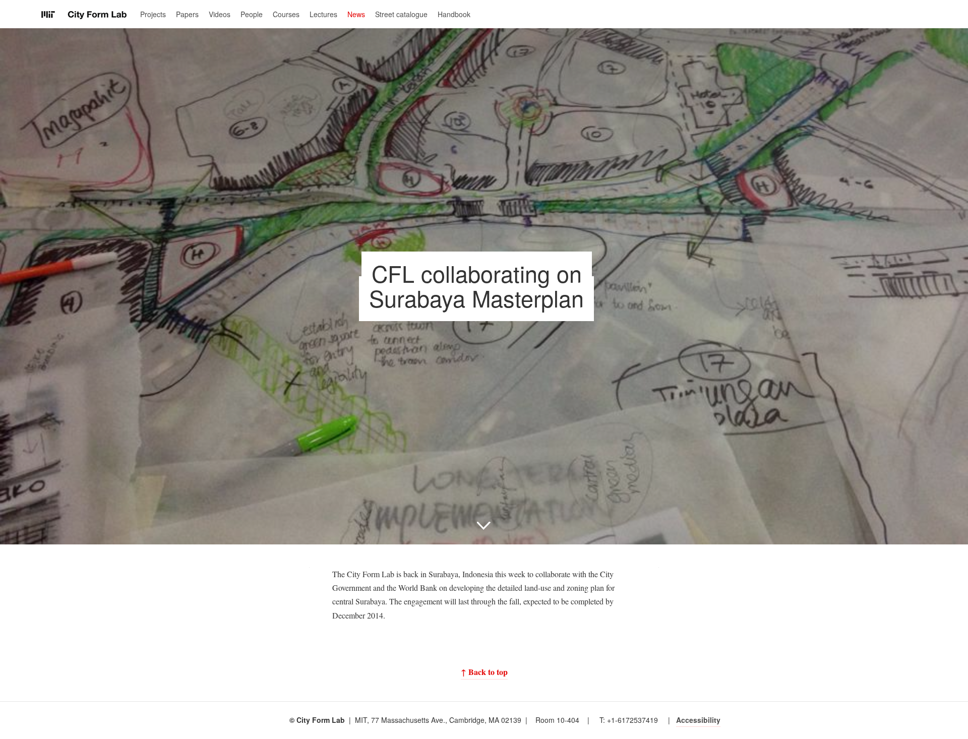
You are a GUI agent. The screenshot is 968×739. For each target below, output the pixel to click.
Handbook (454, 14)
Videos (219, 14)
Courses (286, 14)
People (251, 14)
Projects (153, 14)
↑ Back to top (484, 672)
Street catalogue (401, 14)
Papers (187, 14)
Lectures (323, 14)
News (356, 14)
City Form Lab (84, 15)
